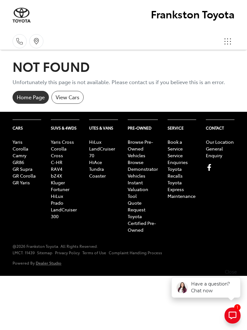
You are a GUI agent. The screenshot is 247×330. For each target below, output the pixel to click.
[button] (227, 41)
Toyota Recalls (175, 172)
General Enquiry (214, 152)
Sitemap (44, 252)
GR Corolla (24, 175)
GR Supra (22, 169)
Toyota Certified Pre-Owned (142, 223)
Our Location (220, 142)
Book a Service (175, 145)
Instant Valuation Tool (138, 189)
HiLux (57, 196)
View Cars (67, 97)
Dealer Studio (48, 263)
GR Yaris (21, 182)
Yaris (18, 142)
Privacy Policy (67, 252)
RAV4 (56, 169)
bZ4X (56, 175)
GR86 (18, 162)
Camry (19, 155)
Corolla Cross (59, 152)
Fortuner (60, 189)
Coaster (97, 175)
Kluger (58, 182)
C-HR (56, 162)
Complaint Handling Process (135, 252)
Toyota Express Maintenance (182, 189)
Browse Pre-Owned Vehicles (140, 149)
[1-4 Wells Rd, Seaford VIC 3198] (36, 41)
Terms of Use (94, 252)
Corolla (20, 148)
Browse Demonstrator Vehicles (143, 169)
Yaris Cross (62, 142)
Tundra (96, 169)
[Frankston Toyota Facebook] (210, 167)
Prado (57, 202)
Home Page (31, 97)
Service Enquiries (178, 158)
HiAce (95, 162)
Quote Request (136, 206)
